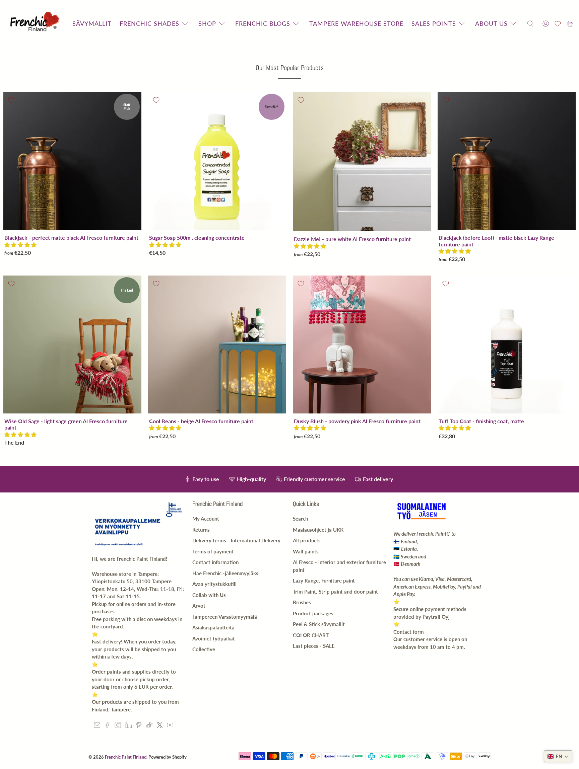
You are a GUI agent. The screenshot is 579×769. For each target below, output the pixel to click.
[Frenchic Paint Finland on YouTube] (170, 726)
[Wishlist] (557, 23)
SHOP (207, 23)
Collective (203, 649)
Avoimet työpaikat (213, 638)
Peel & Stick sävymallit (319, 624)
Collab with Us (209, 595)
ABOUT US (491, 23)
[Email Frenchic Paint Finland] (97, 726)
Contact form (408, 632)
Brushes (302, 602)
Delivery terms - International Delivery (236, 540)
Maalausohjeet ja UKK (318, 530)
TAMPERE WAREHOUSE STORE (356, 23)
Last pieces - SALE (314, 646)
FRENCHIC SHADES (149, 23)
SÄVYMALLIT (92, 23)
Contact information (215, 562)
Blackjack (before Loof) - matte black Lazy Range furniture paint (496, 240)
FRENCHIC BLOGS (262, 23)
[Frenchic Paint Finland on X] (159, 726)
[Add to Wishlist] (11, 100)
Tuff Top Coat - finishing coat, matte (481, 421)
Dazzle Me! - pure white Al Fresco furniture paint (352, 239)
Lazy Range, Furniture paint (324, 581)
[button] (20, 244)
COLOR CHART (311, 635)
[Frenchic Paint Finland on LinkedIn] (128, 726)
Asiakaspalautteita (213, 627)
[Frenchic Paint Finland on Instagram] (118, 726)
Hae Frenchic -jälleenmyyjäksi (226, 573)
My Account (205, 519)
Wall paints (306, 551)
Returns (201, 530)
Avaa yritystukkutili (214, 584)
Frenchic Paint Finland (125, 757)
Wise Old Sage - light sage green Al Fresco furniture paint (66, 424)
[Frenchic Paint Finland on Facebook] (107, 726)
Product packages (313, 613)
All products (307, 540)
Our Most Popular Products (290, 67)
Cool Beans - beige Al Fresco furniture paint (201, 421)
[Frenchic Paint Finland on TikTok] (149, 726)
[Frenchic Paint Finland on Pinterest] (139, 726)
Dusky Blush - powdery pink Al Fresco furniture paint (357, 421)
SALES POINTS (433, 23)
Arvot (198, 606)
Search (300, 519)
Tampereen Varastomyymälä (224, 617)
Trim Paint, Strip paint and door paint (335, 592)
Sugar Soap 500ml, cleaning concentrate (197, 237)
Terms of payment (213, 551)
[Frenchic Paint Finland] (35, 24)
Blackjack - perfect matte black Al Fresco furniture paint (71, 237)
